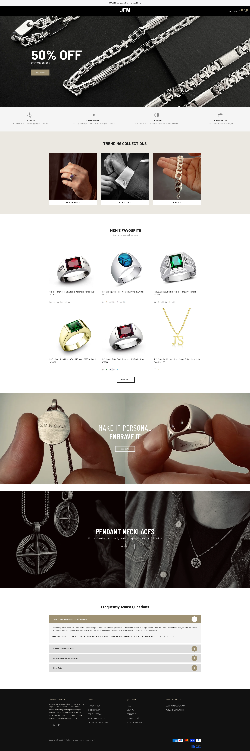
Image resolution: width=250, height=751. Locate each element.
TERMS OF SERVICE (95, 714)
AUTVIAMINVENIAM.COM (175, 710)
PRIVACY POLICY (94, 706)
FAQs (129, 706)
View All (124, 380)
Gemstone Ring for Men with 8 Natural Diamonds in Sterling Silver (71, 292)
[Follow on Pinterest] (59, 725)
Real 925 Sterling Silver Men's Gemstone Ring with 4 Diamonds (175, 292)
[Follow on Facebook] (50, 725)
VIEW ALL (125, 546)
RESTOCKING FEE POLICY (97, 718)
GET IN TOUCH (132, 714)
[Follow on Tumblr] (63, 725)
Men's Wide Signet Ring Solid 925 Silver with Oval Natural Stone (123, 292)
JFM (93, 740)
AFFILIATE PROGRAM (134, 723)
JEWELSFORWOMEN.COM (175, 706)
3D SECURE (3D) (133, 718)
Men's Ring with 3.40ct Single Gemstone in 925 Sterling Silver (123, 359)
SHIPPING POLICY (94, 710)
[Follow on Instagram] (54, 725)
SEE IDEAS (125, 449)
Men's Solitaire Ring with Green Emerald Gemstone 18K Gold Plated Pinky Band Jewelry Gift (80, 359)
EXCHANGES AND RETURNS (98, 723)
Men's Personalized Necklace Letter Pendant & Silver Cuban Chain (177, 359)
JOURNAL (130, 710)
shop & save (40, 72)
